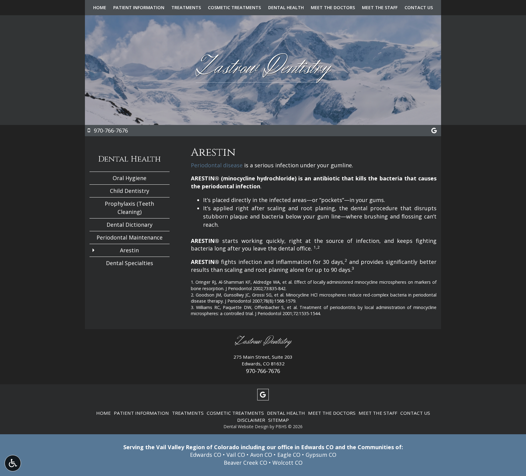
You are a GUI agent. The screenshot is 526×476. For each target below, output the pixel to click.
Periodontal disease (217, 165)
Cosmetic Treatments (234, 7)
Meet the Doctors (333, 7)
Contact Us (419, 7)
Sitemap (278, 420)
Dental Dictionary (130, 224)
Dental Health (286, 7)
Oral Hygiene (129, 178)
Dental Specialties (129, 263)
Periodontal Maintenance (129, 237)
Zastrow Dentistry (263, 341)
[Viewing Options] (13, 463)
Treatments (186, 7)
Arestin (129, 250)
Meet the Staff (380, 7)
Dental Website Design (245, 426)
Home (99, 7)
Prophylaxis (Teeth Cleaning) (129, 207)
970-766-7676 (263, 371)
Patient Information (138, 7)
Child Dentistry (129, 190)
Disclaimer (251, 420)
